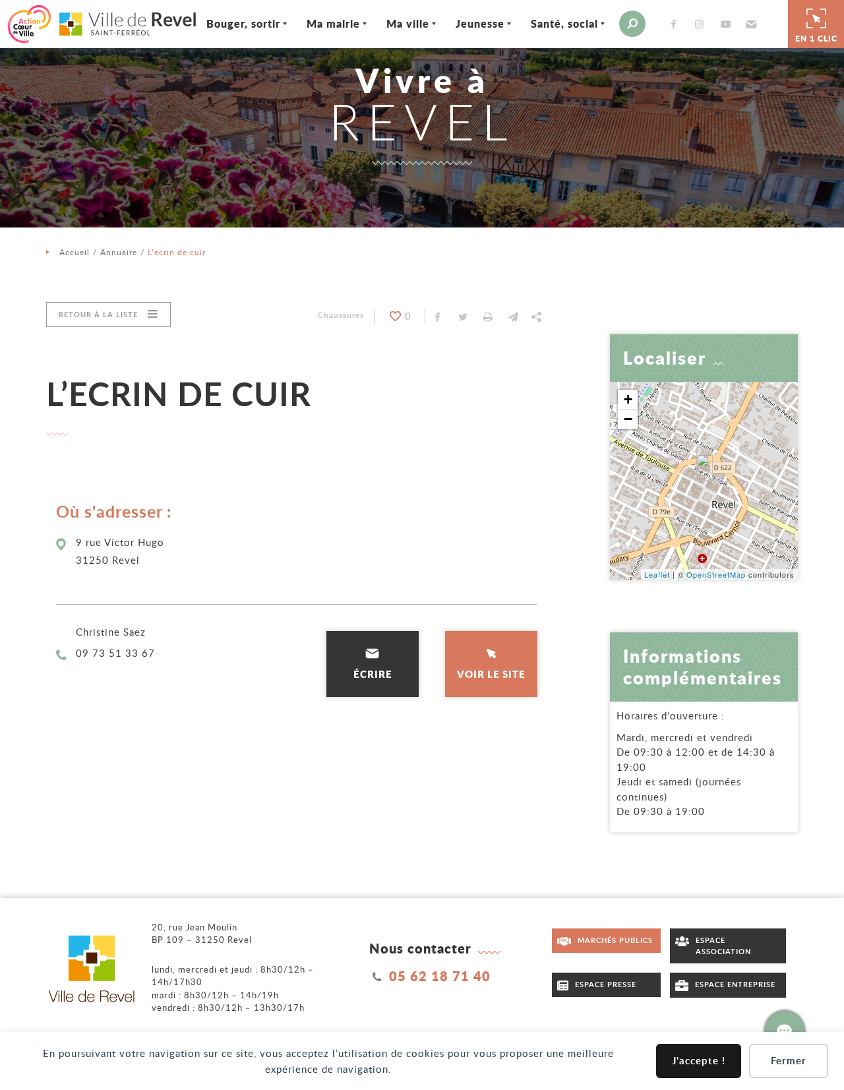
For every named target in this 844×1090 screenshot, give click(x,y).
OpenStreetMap (716, 574)
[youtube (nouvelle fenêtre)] (727, 24)
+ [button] (628, 399)
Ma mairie (333, 23)
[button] (749, 24)
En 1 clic (816, 38)
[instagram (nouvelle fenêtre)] (702, 24)
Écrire (372, 674)
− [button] (628, 419)
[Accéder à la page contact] (784, 1030)
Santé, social (564, 23)
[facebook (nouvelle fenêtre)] (676, 24)
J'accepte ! (698, 1061)
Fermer (788, 1061)
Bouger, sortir (243, 23)
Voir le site (491, 674)
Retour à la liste (98, 314)
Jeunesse (480, 23)
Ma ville (407, 23)
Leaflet (657, 574)
